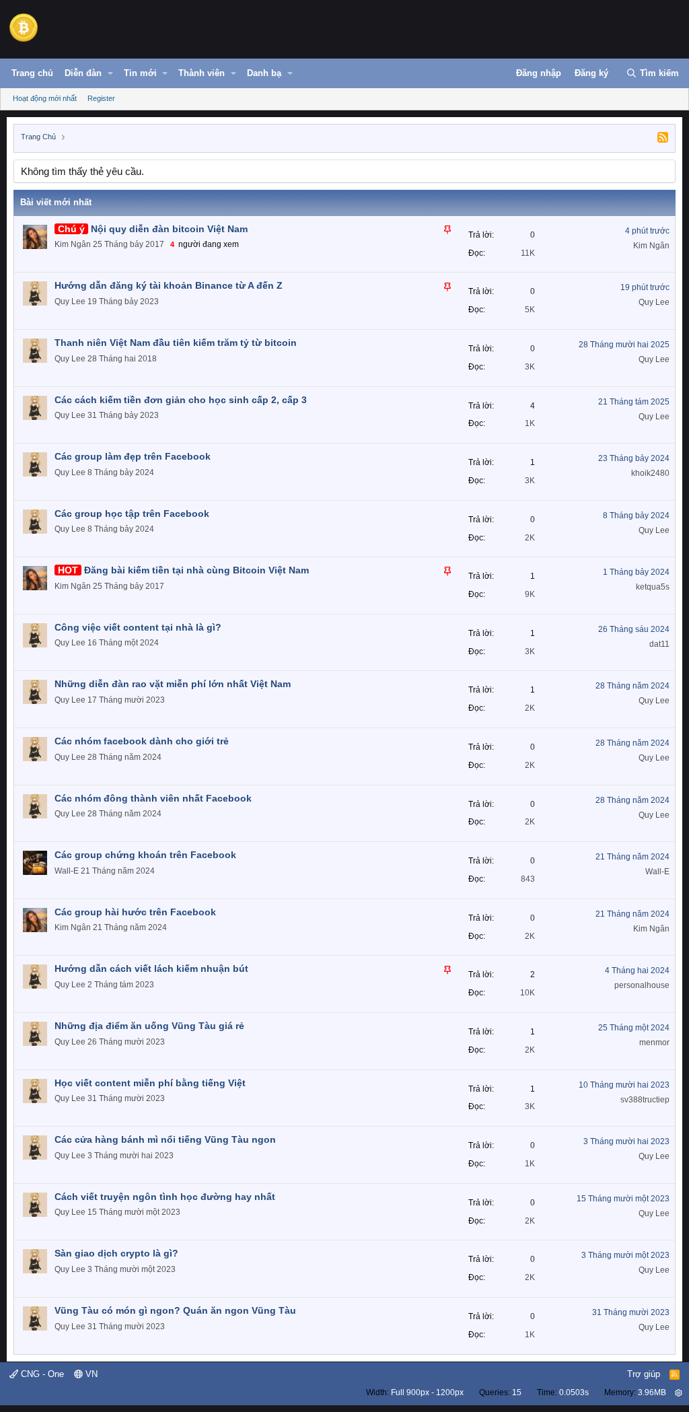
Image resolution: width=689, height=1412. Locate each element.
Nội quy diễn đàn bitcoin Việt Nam (169, 228)
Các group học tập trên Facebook (132, 513)
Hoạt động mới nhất (45, 98)
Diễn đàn (83, 73)
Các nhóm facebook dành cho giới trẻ (142, 741)
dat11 (659, 644)
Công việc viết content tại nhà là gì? (138, 627)
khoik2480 (650, 473)
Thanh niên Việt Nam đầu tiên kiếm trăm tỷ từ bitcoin (176, 342)
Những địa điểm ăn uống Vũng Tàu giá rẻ (149, 1025)
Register (101, 98)
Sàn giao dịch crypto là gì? (116, 1253)
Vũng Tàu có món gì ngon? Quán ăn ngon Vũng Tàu (175, 1310)
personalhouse (641, 985)
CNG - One (41, 1374)
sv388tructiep (644, 1099)
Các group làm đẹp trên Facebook (133, 456)
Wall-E (67, 871)
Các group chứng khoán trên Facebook (145, 854)
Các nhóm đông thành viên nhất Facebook (153, 798)
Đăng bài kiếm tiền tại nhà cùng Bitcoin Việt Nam (196, 570)
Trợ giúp (643, 1374)
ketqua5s (652, 587)
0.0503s (574, 1392)
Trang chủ (32, 73)
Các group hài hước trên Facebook (135, 912)
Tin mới (140, 73)
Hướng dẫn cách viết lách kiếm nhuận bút (151, 968)
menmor (654, 1042)
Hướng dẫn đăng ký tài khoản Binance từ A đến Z (169, 285)
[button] (110, 73)
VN (90, 1374)
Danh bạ (264, 73)
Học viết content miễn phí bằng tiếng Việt (150, 1083)
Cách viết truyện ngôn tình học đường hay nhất (165, 1196)
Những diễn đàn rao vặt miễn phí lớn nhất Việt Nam (173, 683)
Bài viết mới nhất (56, 202)
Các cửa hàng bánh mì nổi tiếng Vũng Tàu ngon (165, 1139)
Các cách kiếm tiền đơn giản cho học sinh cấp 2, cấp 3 (181, 399)
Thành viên (201, 73)
